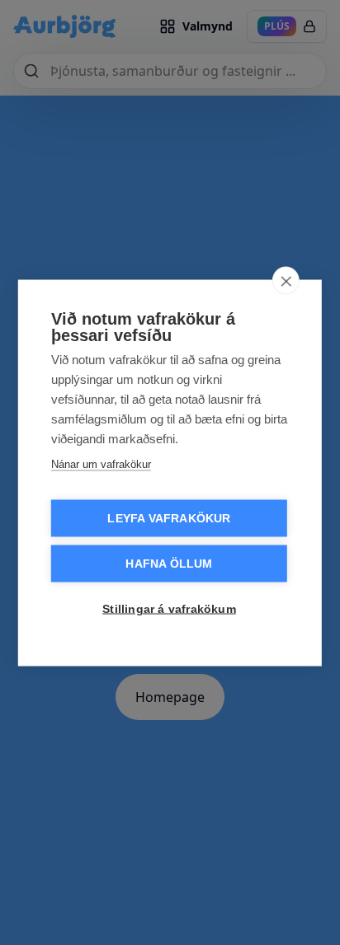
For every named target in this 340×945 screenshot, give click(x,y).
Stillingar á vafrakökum (169, 608)
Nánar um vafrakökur (101, 463)
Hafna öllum (168, 563)
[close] (286, 280)
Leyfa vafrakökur (168, 518)
